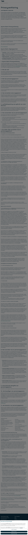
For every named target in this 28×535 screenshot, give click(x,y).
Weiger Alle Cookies (14, 531)
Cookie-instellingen (14, 529)
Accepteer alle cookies (14, 533)
